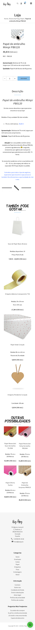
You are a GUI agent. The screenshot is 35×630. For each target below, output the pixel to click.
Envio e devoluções (17, 592)
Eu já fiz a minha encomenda (17, 613)
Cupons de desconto (17, 618)
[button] (20, 32)
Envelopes (17, 559)
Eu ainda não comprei (17, 610)
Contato (17, 585)
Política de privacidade (17, 598)
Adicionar (24, 78)
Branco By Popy (14, 19)
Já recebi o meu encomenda (17, 615)
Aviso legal (17, 595)
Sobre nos (17, 587)
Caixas (17, 562)
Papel (22, 19)
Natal (17, 575)
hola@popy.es (18, 542)
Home (6, 19)
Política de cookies (17, 600)
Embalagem (17, 572)
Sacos (17, 557)
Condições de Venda (17, 590)
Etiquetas (17, 567)
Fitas (17, 569)
